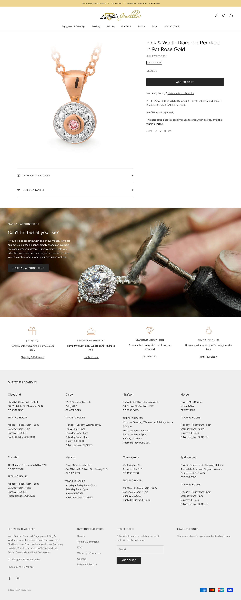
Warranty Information (89, 553)
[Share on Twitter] (160, 131)
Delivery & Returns (87, 564)
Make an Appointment (28, 268)
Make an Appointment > (181, 93)
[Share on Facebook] (156, 131)
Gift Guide (126, 26)
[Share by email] (169, 131)
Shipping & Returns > (32, 357)
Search (81, 536)
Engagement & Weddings (73, 26)
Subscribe (128, 560)
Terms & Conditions (88, 541)
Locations (171, 26)
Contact (81, 558)
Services (141, 26)
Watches (111, 26)
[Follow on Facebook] (9, 578)
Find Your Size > (208, 356)
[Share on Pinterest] (165, 131)
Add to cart (185, 82)
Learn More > (150, 356)
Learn (154, 26)
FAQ (79, 547)
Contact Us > (91, 357)
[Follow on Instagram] (18, 578)
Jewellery (96, 26)
